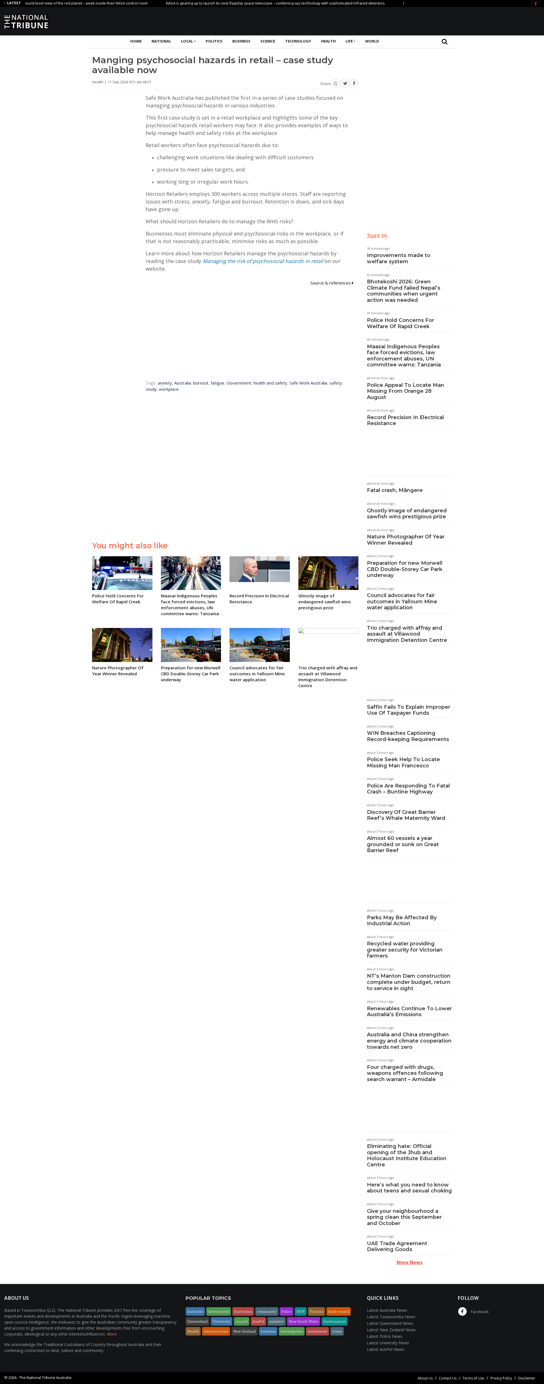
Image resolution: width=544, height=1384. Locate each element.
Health (328, 41)
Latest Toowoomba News (391, 1316)
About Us (425, 1378)
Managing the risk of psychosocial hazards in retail (263, 261)
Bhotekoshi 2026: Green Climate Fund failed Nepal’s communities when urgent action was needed (403, 291)
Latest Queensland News (390, 1323)
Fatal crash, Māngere (395, 490)
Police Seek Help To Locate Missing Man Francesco (403, 762)
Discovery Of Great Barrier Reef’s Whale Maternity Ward (406, 815)
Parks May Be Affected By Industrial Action (402, 920)
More (112, 1334)
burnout (201, 383)
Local (187, 41)
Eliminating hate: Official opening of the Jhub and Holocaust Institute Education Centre (407, 1155)
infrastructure (216, 1331)
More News (409, 1262)
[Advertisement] (436, 20)
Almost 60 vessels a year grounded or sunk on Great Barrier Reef (403, 844)
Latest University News (388, 1342)
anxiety (165, 383)
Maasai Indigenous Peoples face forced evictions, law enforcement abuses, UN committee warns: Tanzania (404, 355)
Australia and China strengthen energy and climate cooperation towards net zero (409, 1040)
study (151, 389)
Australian (243, 1311)
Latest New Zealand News (391, 1329)
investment (317, 1331)
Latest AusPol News (385, 1349)
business (268, 1331)
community (267, 1311)
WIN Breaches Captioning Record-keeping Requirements (408, 736)
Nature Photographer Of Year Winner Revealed (406, 540)
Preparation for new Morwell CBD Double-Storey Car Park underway (405, 569)
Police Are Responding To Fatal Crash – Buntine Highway (408, 789)
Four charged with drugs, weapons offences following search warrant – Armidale (405, 1073)
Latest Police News (384, 1336)
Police (286, 1311)
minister (276, 1321)
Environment (334, 1321)
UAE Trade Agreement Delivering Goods (397, 1246)
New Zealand (244, 1331)
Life (349, 41)
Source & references (331, 283)
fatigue (217, 383)
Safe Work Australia (308, 383)
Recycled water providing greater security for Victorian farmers (405, 950)
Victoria (316, 1311)
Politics (214, 41)
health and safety (270, 383)
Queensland (197, 1321)
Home (136, 41)
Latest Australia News (387, 1310)
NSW (300, 1311)
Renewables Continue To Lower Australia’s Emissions (409, 1011)
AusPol (258, 1321)
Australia (182, 383)
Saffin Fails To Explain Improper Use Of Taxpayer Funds (408, 710)
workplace (169, 389)
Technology (298, 41)
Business (241, 41)
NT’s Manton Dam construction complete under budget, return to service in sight (408, 982)
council (241, 1321)
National (161, 41)
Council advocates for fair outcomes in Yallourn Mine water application (402, 601)
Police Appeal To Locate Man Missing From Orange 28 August (405, 391)
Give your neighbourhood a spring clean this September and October (404, 1217)
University (221, 1321)
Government (239, 383)
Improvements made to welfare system (398, 258)
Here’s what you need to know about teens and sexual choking (409, 1188)
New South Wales (303, 1321)
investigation (291, 1331)
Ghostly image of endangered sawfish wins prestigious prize (407, 514)
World (372, 41)
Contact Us (447, 1378)
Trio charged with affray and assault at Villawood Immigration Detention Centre (407, 634)
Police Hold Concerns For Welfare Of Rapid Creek (400, 323)
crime (337, 1331)
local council (338, 1311)
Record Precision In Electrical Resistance (405, 420)
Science (267, 41)
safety (336, 383)
